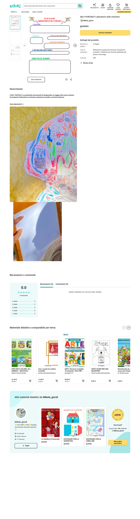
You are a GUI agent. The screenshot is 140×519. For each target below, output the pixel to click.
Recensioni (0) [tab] (46, 284)
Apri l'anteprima (36, 79)
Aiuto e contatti (37, 12)
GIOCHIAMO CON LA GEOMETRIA (71, 440)
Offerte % (14, 12)
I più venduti (25, 12)
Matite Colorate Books (19, 373)
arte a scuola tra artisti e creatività (47, 370)
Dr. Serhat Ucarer (123, 373)
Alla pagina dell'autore (118, 442)
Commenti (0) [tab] (62, 284)
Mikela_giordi (88, 21)
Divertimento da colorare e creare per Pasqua (127, 370)
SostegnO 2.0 (69, 373)
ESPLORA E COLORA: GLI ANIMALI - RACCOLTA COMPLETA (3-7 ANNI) (21, 370)
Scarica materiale (105, 33)
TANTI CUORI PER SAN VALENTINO (99, 370)
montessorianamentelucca (47, 373)
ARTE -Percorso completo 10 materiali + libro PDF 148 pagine (74, 370)
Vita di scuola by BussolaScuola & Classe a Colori (107, 373)
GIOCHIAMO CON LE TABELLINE (93, 440)
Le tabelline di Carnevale (50, 439)
